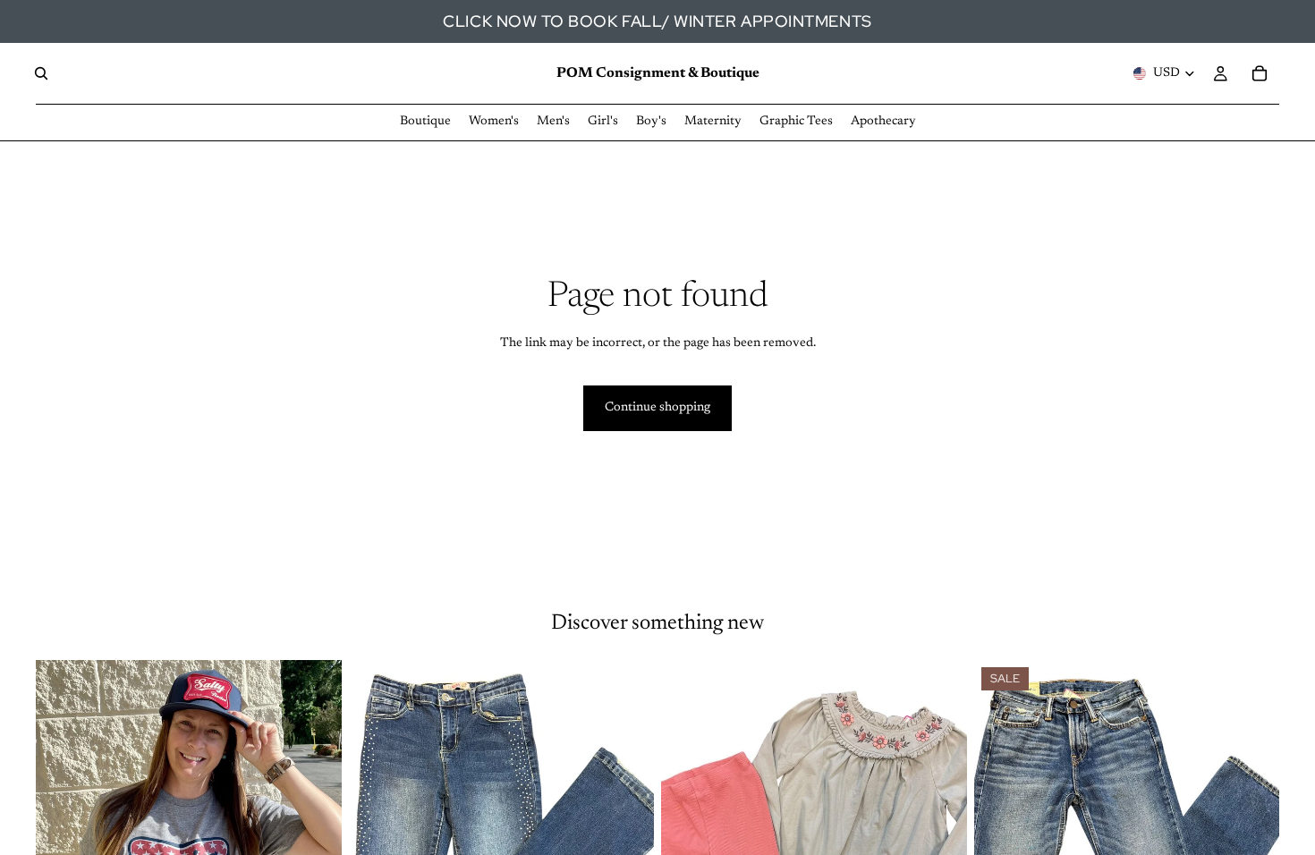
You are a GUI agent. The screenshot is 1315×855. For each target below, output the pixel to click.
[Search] (41, 73)
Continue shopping (657, 408)
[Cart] (1259, 73)
